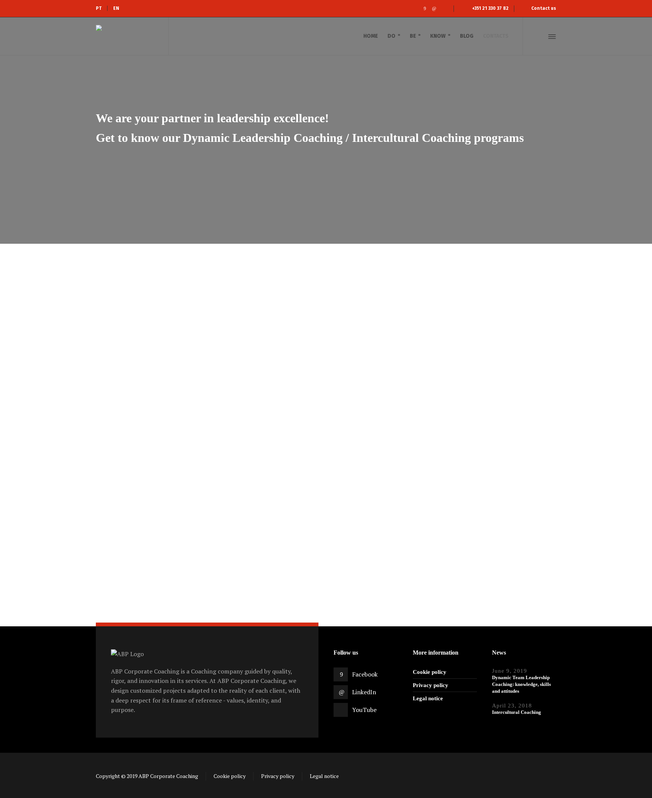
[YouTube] (443, 8)
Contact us (543, 8)
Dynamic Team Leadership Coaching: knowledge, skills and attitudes (521, 684)
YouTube (364, 710)
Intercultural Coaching (516, 712)
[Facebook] (424, 8)
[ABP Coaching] (127, 36)
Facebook (365, 674)
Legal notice (428, 698)
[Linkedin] (434, 8)
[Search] (538, 36)
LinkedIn (364, 692)
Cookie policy (429, 672)
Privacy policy (430, 685)
